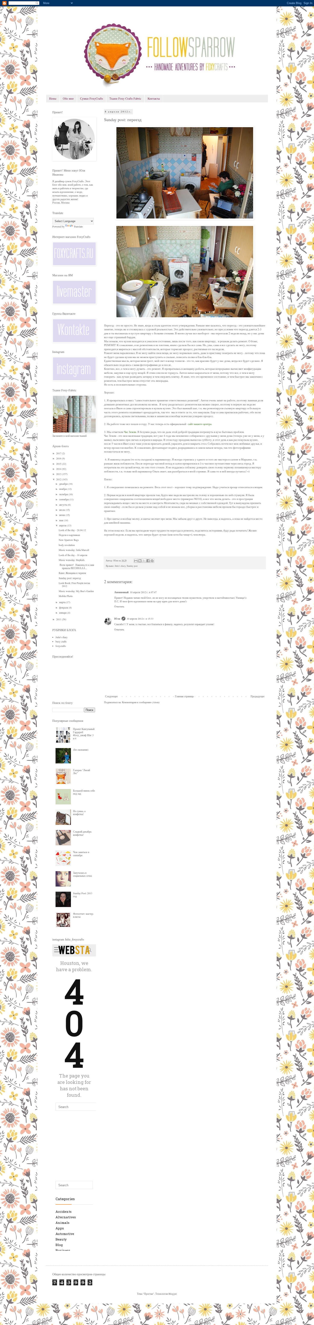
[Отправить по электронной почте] (136, 561)
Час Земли (130, 432)
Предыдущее (257, 696)
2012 (59, 479)
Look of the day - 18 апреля (73, 555)
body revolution (67, 545)
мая (61, 520)
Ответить (119, 606)
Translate (78, 226)
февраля (64, 607)
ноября (63, 489)
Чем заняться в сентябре (81, 853)
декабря (63, 483)
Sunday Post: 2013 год (82, 894)
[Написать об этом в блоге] (140, 561)
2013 (59, 474)
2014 (59, 468)
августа (63, 504)
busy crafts (61, 641)
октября (64, 494)
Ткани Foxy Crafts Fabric (125, 98)
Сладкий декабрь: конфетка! (82, 833)
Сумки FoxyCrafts (91, 98)
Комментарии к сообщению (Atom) (141, 702)
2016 (59, 458)
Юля (117, 618)
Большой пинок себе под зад (84, 792)
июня (62, 515)
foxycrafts (61, 646)
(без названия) (80, 749)
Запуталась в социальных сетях (82, 874)
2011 (59, 619)
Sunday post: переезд (70, 578)
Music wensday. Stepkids (72, 560)
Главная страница (184, 696)
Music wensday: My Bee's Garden (76, 591)
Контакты (154, 98)
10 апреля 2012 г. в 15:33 (140, 618)
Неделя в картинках (69, 535)
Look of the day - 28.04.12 (72, 530)
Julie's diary (120, 565)
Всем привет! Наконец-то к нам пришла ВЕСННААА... (76, 566)
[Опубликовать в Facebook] (148, 561)
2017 (59, 453)
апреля (63, 525)
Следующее (111, 696)
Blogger (172, 1293)
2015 (59, 463)
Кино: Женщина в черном (72, 573)
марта (62, 602)
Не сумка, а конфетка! (79, 812)
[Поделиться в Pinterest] (152, 561)
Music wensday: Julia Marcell (74, 550)
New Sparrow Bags (69, 540)
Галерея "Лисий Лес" (81, 771)
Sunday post (132, 565)
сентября (64, 499)
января (63, 612)
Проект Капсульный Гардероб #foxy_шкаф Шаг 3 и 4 (83, 733)
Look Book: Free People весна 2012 (74, 584)
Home (52, 98)
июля (62, 509)
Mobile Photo (66, 596)
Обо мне (68, 98)
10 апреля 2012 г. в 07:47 (143, 592)
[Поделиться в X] (144, 561)
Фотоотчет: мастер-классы (83, 915)
